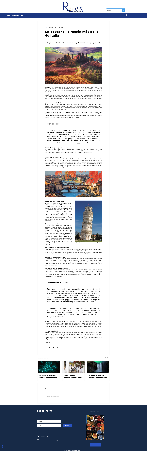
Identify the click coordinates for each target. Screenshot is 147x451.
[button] (17, 15)
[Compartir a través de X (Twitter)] (49, 347)
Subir (2, 446)
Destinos (47, 342)
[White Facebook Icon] (38, 445)
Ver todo (107, 357)
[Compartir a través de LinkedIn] (53, 347)
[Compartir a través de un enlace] (57, 347)
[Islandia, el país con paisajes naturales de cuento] (98, 367)
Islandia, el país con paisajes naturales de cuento (97, 376)
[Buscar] (123, 10)
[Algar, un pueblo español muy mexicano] (73, 367)
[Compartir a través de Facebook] (46, 347)
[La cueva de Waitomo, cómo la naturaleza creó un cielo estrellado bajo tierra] (49, 367)
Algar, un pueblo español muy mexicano (73, 376)
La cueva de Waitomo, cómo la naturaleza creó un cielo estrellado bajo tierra (48, 376)
